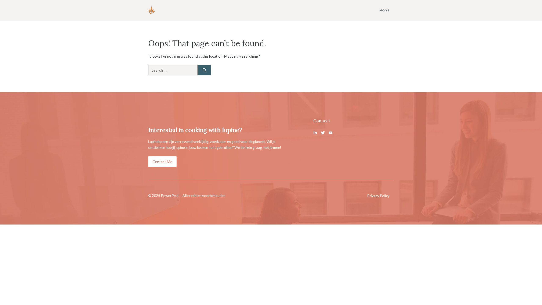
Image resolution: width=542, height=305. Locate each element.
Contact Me (162, 161)
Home (385, 10)
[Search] (204, 70)
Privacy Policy (378, 196)
